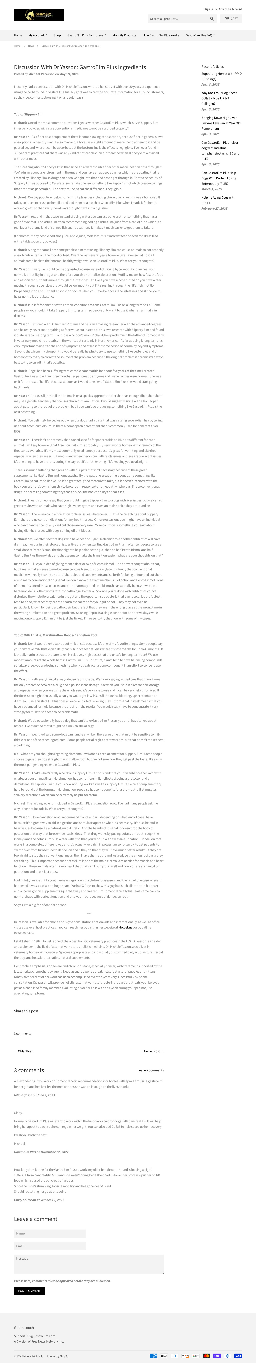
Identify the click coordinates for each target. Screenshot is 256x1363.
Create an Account (230, 9)
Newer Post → (154, 1051)
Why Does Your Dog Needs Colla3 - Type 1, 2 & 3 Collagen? (219, 98)
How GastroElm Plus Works (161, 35)
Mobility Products (124, 35)
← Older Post (23, 1051)
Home (18, 35)
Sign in (208, 9)
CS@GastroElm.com (41, 1336)
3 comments (22, 1033)
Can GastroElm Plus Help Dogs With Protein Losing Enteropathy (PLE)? (218, 178)
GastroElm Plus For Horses (85, 35)
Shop (57, 35)
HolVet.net (126, 927)
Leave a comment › (151, 1070)
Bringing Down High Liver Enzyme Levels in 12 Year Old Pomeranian (221, 123)
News (31, 46)
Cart (234, 18)
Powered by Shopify (57, 1356)
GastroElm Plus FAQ (199, 35)
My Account (37, 35)
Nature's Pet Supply (32, 1356)
